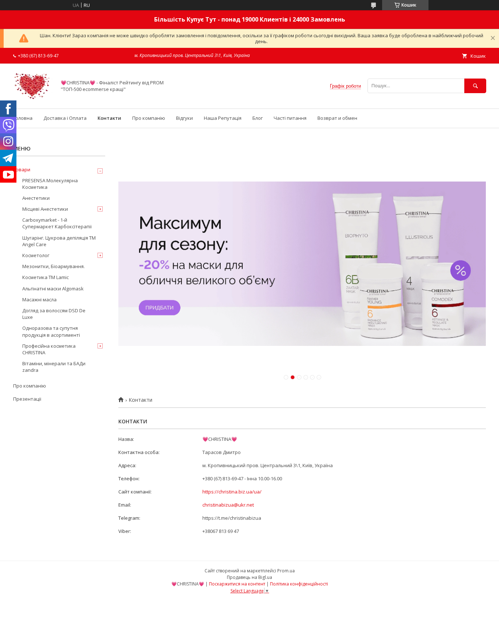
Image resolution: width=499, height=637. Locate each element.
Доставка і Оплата (65, 118)
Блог (257, 118)
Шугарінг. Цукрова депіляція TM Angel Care (59, 241)
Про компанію (148, 118)
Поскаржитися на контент (237, 584)
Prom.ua (286, 571)
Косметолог (35, 255)
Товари (21, 169)
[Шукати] (475, 86)
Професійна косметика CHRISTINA (49, 349)
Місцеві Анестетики (45, 209)
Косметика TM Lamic (45, 277)
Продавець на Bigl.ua (249, 577)
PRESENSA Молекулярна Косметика (50, 183)
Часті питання (290, 118)
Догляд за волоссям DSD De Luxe (53, 313)
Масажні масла (39, 299)
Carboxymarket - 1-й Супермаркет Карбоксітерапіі (57, 223)
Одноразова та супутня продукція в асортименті (51, 331)
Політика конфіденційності (299, 584)
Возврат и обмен (337, 118)
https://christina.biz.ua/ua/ (232, 491)
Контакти (109, 118)
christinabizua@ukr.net (228, 504)
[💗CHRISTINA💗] (32, 99)
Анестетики (36, 198)
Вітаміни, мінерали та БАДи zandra (53, 366)
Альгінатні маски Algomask (53, 288)
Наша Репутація (222, 118)
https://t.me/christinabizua (231, 518)
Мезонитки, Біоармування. (53, 266)
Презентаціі (27, 399)
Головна (23, 118)
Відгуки (184, 118)
